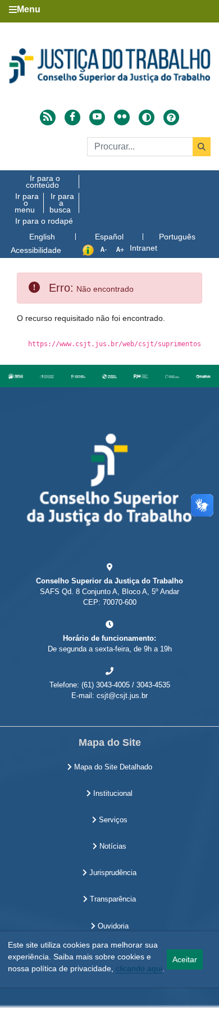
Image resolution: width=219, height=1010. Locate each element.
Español (109, 236)
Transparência (112, 899)
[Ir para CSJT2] (109, 65)
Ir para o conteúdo (43, 181)
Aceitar (184, 959)
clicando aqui (139, 968)
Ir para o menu (27, 203)
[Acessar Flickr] (122, 117)
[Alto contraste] (146, 117)
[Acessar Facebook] (72, 117)
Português (177, 236)
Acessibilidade (36, 250)
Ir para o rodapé (44, 220)
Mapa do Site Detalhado (112, 767)
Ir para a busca (61, 203)
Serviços (112, 820)
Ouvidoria (112, 926)
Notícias (111, 846)
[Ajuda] (171, 116)
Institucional (112, 794)
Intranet (143, 247)
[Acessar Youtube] (97, 117)
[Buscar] (202, 146)
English (42, 236)
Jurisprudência (111, 873)
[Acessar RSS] (48, 117)
